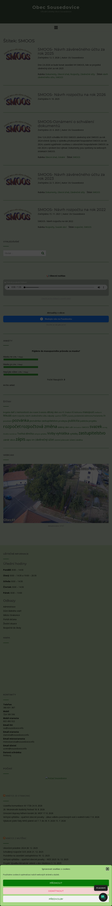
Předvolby (56, 899)
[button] (107, 868)
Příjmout (56, 883)
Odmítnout (56, 891)
